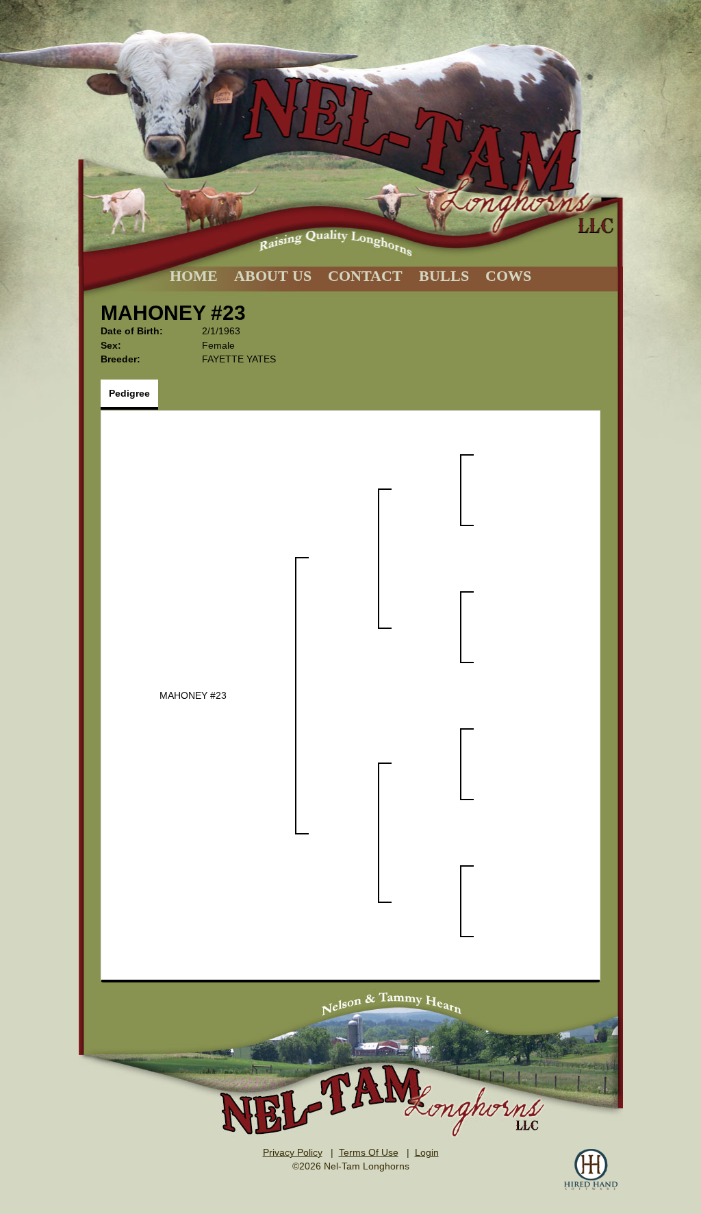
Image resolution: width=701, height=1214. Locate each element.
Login (427, 1152)
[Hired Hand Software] (590, 1169)
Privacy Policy (292, 1152)
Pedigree (129, 393)
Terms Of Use (368, 1152)
